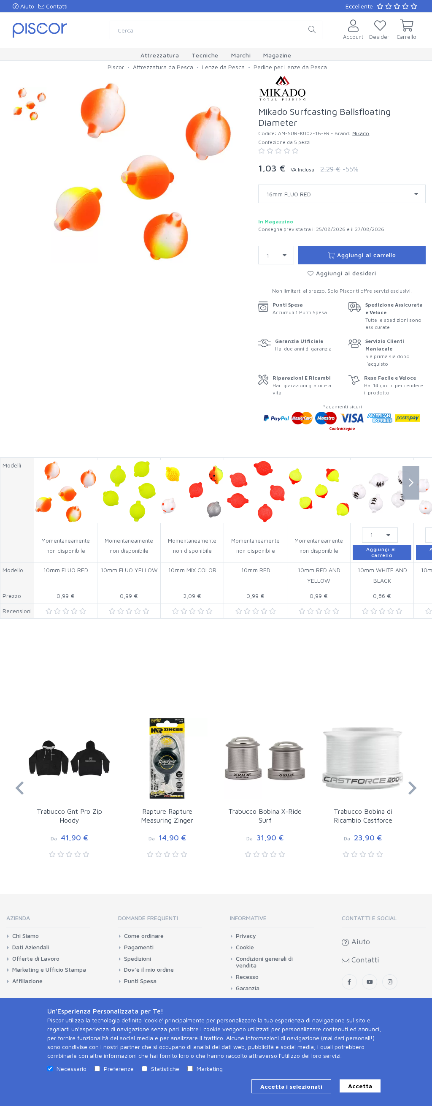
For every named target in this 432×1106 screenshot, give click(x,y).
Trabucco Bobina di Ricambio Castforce (363, 815)
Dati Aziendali (30, 947)
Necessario (71, 1068)
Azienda (18, 917)
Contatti (56, 6)
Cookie (245, 947)
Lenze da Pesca (223, 67)
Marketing (210, 1068)
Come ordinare (144, 935)
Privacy (246, 935)
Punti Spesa (140, 981)
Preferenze (119, 1068)
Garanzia (247, 988)
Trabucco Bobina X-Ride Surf (265, 815)
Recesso (247, 976)
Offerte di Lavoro (35, 958)
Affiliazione (27, 981)
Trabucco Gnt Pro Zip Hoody (69, 815)
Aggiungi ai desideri (345, 273)
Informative (248, 917)
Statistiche (165, 1068)
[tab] (48, 920)
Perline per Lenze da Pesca (290, 67)
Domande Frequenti (148, 917)
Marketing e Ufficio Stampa (49, 969)
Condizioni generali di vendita (264, 962)
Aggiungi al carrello (366, 254)
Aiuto (26, 6)
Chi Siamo (25, 935)
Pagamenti (139, 947)
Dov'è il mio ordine (149, 969)
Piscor (116, 67)
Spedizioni (137, 958)
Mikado (360, 133)
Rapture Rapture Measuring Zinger (167, 815)
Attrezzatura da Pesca (163, 67)
